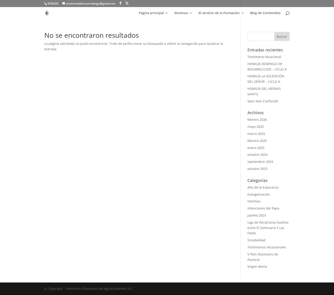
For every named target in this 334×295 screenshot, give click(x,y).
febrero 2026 (257, 119)
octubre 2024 (257, 154)
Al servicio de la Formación (219, 13)
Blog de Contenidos (265, 13)
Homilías (254, 201)
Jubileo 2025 (256, 215)
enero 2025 (255, 148)
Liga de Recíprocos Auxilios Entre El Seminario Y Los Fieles (268, 227)
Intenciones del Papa (263, 208)
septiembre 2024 (260, 161)
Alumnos (181, 13)
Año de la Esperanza (263, 187)
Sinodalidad (256, 240)
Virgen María (257, 266)
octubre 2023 (257, 168)
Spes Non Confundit (262, 101)
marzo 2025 (256, 133)
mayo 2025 (255, 126)
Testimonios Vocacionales (266, 247)
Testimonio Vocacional (264, 57)
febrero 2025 (257, 141)
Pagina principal (151, 13)
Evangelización (258, 194)
